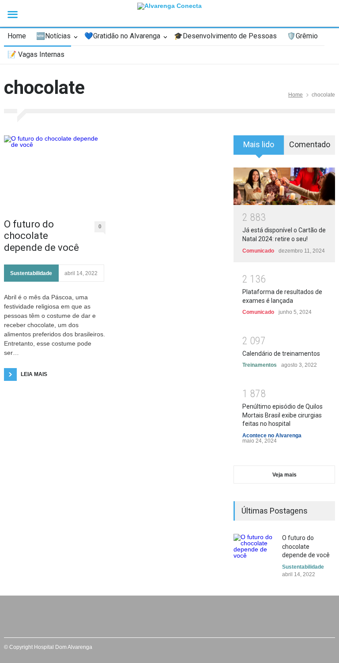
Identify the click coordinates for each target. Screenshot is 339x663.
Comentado (309, 144)
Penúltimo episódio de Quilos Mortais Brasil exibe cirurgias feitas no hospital (282, 415)
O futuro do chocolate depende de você (41, 236)
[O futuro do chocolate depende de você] (54, 172)
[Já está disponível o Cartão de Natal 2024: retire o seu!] (284, 186)
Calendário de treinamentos (281, 353)
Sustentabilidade (31, 273)
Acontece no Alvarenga (271, 435)
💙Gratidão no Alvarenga (122, 36)
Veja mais (284, 475)
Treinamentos (259, 365)
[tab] (259, 148)
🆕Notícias (53, 36)
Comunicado (258, 251)
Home (17, 36)
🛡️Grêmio (302, 36)
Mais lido (258, 144)
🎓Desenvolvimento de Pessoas (225, 36)
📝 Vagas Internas (36, 54)
